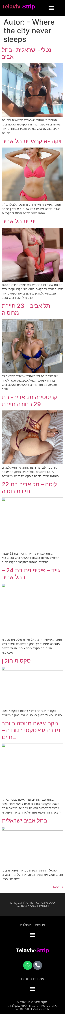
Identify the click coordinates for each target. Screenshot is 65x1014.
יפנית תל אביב (19, 221)
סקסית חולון (16, 660)
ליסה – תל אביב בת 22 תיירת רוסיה (29, 488)
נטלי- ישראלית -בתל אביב (26, 53)
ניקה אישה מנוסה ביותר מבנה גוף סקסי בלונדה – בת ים (31, 730)
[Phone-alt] (37, 965)
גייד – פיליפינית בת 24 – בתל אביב (31, 574)
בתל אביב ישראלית (24, 820)
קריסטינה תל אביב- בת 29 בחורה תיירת (29, 400)
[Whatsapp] (27, 965)
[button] (51, 8)
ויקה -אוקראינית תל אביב (31, 141)
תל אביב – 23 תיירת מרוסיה (26, 309)
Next (58, 887)
